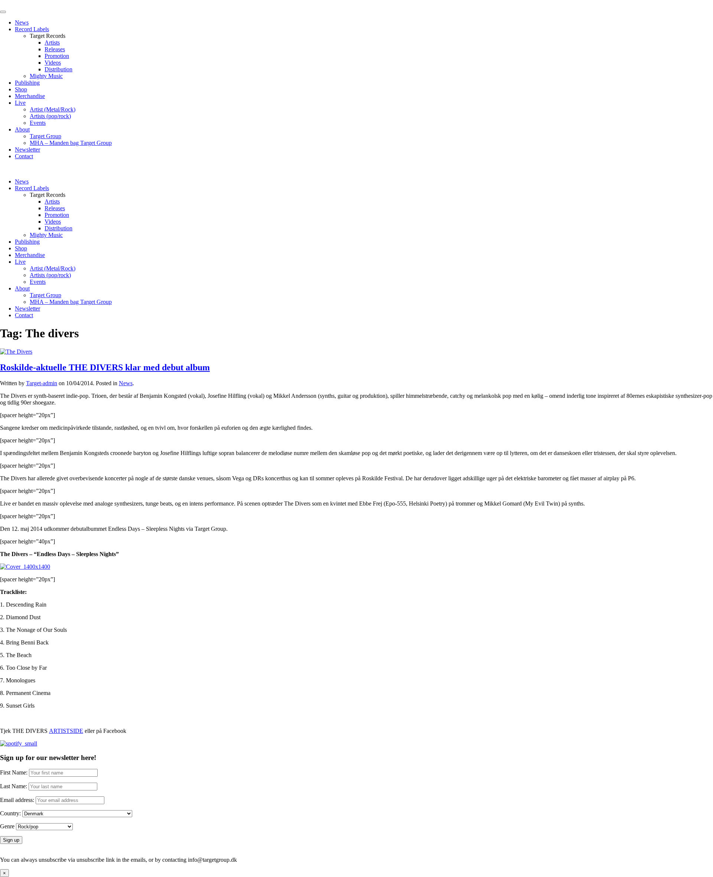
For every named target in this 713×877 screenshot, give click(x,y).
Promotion (57, 56)
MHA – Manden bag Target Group (71, 143)
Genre (7, 826)
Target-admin (41, 383)
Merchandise (30, 96)
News (22, 22)
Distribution (58, 69)
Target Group (45, 136)
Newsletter (27, 149)
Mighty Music (46, 76)
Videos (53, 62)
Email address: (18, 800)
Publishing (27, 82)
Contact (24, 156)
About (22, 129)
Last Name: (13, 786)
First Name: (13, 772)
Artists (52, 42)
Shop (21, 89)
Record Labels (32, 29)
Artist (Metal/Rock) (52, 109)
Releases (55, 49)
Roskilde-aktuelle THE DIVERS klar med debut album (105, 367)
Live (20, 103)
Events (38, 123)
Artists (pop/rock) (50, 116)
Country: (10, 813)
